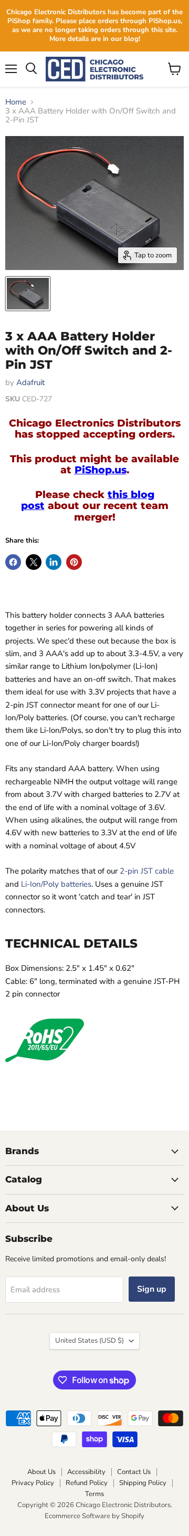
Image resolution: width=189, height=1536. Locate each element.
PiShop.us (101, 470)
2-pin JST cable (147, 871)
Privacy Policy (33, 1483)
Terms (94, 1494)
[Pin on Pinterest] (74, 562)
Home (15, 102)
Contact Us (134, 1472)
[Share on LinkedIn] (53, 562)
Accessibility (86, 1472)
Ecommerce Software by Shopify (94, 1516)
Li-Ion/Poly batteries (56, 884)
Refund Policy (87, 1483)
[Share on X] (33, 562)
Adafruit (30, 382)
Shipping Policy (142, 1483)
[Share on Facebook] (13, 562)
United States (89, 1340)
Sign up (151, 1289)
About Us (41, 1472)
